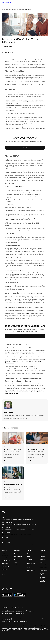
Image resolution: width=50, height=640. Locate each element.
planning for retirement (39, 64)
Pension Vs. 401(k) (29, 9)
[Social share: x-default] (8, 53)
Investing (16, 9)
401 (21, 274)
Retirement (21, 9)
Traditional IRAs (28, 313)
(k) (22, 274)
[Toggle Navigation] (47, 2)
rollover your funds (40, 128)
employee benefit (32, 75)
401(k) (6, 159)
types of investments (39, 265)
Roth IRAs (36, 313)
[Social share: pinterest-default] (12, 53)
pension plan (8, 74)
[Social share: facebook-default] (6, 53)
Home (3, 9)
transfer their (16, 274)
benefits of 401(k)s (19, 186)
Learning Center (9, 9)
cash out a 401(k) (25, 178)
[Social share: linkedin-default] (10, 53)
